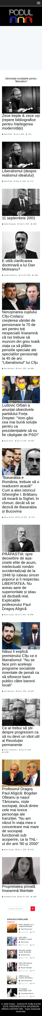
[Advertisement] (21, 48)
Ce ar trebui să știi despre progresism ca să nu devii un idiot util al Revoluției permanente (21, 736)
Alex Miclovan (9, 368)
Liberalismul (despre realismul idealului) (19, 173)
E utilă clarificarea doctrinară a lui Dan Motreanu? (18, 265)
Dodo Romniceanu (26, 929)
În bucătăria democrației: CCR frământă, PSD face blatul (26, 991)
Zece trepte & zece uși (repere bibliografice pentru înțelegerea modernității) (21, 121)
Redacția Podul (25, 955)
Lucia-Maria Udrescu (26, 993)
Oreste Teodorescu (10, 750)
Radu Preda (8, 134)
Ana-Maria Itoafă (10, 897)
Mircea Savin (8, 441)
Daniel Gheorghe (10, 224)
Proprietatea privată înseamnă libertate (18, 888)
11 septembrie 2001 (18, 218)
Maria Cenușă (9, 517)
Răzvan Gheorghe (26, 968)
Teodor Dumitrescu (10, 275)
